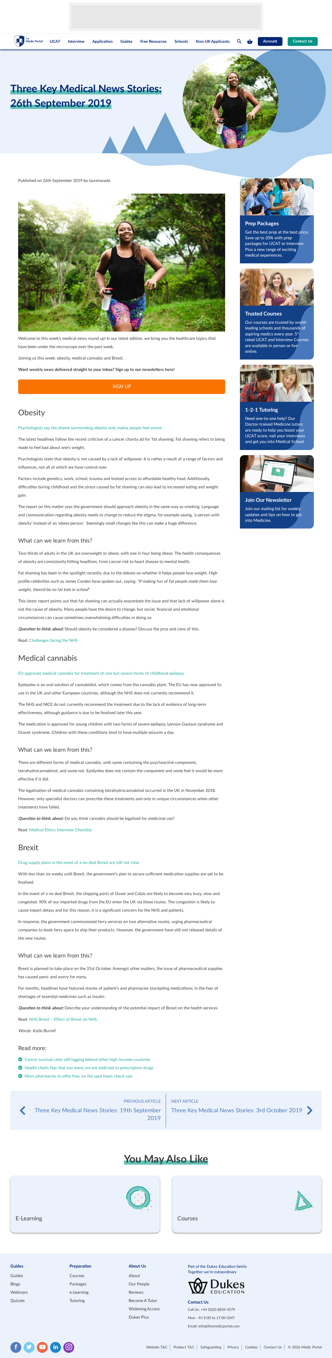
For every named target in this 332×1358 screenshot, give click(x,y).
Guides (126, 42)
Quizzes (17, 1301)
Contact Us (303, 41)
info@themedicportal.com (219, 1326)
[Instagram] (68, 1347)
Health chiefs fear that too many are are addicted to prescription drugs (89, 1068)
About (134, 1276)
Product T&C (184, 1347)
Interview (76, 42)
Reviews (136, 1292)
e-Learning (79, 1292)
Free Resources (153, 42)
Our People (139, 1284)
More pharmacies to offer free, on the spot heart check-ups (79, 1076)
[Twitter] (29, 1347)
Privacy (233, 1347)
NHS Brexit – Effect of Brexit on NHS (63, 1019)
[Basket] (250, 41)
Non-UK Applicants (213, 42)
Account (270, 41)
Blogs (15, 1284)
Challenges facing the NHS (53, 640)
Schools (181, 42)
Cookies (251, 1347)
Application (102, 42)
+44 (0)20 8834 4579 (218, 1310)
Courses (77, 1276)
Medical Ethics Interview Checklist (60, 830)
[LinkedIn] (55, 1347)
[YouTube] (42, 1347)
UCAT (55, 42)
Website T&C (156, 1347)
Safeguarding (210, 1347)
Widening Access (144, 1309)
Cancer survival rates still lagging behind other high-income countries (87, 1060)
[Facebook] (15, 1347)
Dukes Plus (139, 1317)
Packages (78, 1284)
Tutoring (77, 1301)
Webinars (19, 1292)
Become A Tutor (143, 1301)
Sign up (122, 386)
